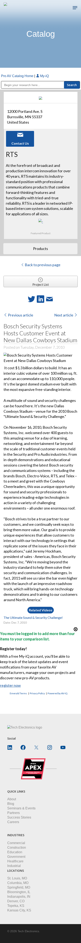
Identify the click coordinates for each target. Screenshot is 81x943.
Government (16, 856)
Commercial (16, 843)
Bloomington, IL (18, 892)
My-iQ (44, 76)
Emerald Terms (18, 693)
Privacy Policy (37, 693)
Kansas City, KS (19, 910)
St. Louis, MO (17, 878)
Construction (16, 847)
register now (10, 685)
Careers (13, 822)
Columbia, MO (17, 883)
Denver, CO (16, 901)
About (11, 799)
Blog (10, 803)
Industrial (14, 866)
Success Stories (19, 817)
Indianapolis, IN (18, 896)
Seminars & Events (21, 808)
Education (14, 852)
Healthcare (15, 861)
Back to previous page (42, 264)
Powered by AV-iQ (58, 693)
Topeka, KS (15, 905)
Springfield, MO (18, 887)
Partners (13, 813)
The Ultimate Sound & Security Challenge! (33, 617)
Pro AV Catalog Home (17, 76)
